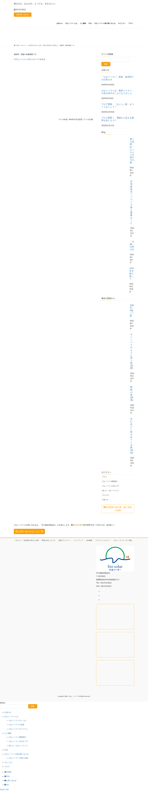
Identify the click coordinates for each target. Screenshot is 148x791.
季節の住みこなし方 (48, 540)
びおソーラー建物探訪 (109, 481)
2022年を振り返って (131, 273)
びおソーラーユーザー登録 (123, 540)
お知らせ (105, 499)
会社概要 (89, 540)
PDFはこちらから (21, 59)
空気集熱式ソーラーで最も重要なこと (131, 202)
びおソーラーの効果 (16, 725)
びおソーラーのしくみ (17, 720)
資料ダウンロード (65, 540)
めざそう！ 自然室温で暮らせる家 (27, 540)
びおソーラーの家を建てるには (16, 754)
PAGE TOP (4, 790)
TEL (7, 785)
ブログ (104, 477)
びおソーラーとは (11, 716)
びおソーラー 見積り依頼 (18, 758)
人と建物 (7, 733)
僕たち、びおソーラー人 (110, 490)
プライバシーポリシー (103, 540)
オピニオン (106, 495)
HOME (8, 772)
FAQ (6, 750)
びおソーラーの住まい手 (110, 486)
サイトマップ (78, 540)
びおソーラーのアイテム (18, 729)
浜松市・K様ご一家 (132, 310)
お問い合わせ (23, 14)
